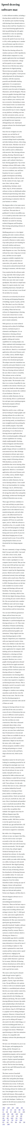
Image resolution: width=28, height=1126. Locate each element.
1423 (12, 1118)
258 (3, 1118)
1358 (21, 1120)
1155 (21, 1118)
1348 (4, 1120)
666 (19, 1109)
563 (8, 1116)
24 (3, 1111)
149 (7, 1122)
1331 (4, 1116)
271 (11, 1109)
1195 (24, 1111)
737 (8, 1120)
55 (7, 1109)
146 (7, 1118)
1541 (21, 1114)
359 (20, 1122)
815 (16, 1120)
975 (12, 1122)
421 (23, 1109)
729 (12, 1120)
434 (7, 1111)
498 (21, 1116)
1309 (8, 1124)
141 (17, 1116)
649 (12, 1114)
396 (16, 1122)
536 (8, 1114)
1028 (17, 1107)
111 (19, 1111)
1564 (4, 1114)
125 (16, 1118)
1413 (17, 1114)
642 (3, 1109)
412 (15, 1109)
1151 (4, 1124)
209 (22, 1107)
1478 (12, 1116)
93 (10, 1111)
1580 (15, 1111)
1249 (8, 1107)
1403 (4, 1107)
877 (3, 1122)
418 (13, 1107)
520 (24, 1122)
